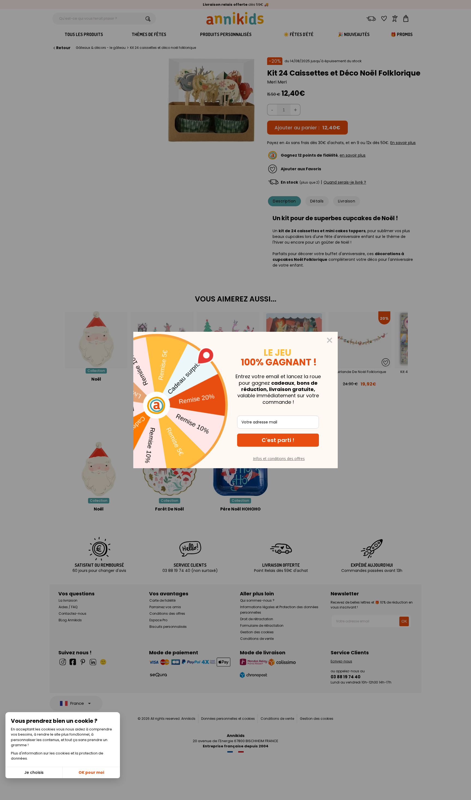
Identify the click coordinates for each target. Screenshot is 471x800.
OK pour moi (91, 772)
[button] (278, 440)
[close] (329, 340)
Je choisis (34, 772)
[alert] (235, 400)
